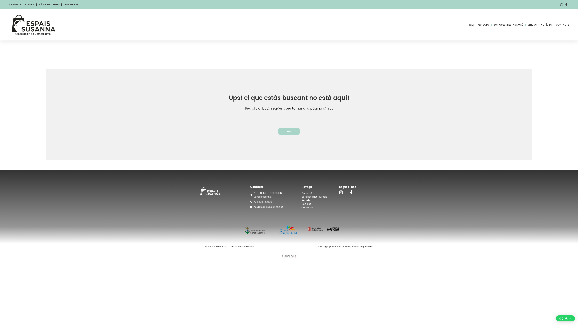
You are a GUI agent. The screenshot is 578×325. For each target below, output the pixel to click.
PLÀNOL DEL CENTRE (49, 4)
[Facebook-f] (351, 192)
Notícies (306, 204)
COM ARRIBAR (71, 4)
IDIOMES (13, 4)
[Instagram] (341, 192)
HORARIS (29, 4)
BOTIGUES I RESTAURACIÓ (509, 24)
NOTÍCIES (546, 24)
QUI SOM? (483, 24)
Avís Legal (323, 246)
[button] (565, 318)
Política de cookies (340, 246)
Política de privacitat (362, 246)
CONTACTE (562, 24)
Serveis (305, 200)
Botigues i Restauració (314, 196)
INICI (471, 24)
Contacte (307, 207)
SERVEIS (532, 24)
